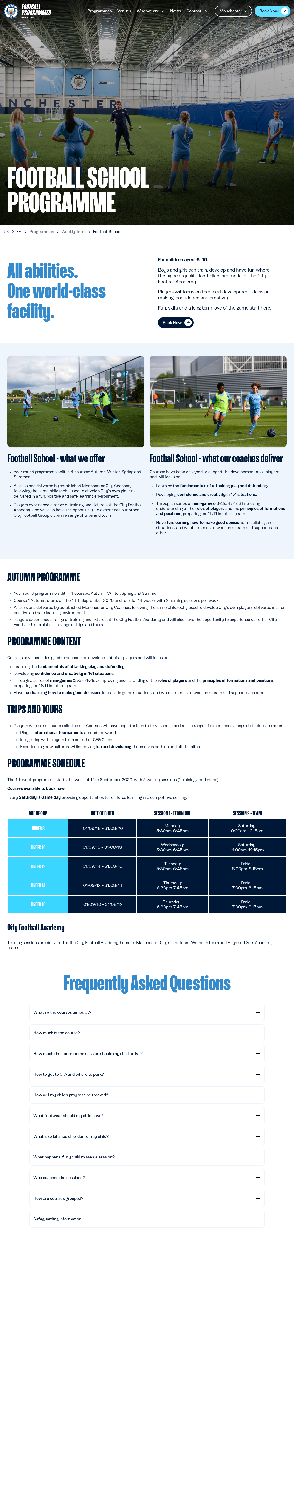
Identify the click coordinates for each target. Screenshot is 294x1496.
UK (6, 231)
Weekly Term (73, 231)
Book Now (268, 11)
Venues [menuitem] (124, 11)
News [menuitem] (175, 11)
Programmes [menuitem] (99, 11)
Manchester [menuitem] (231, 11)
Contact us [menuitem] (197, 11)
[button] (19, 231)
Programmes (41, 231)
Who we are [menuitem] (148, 11)
